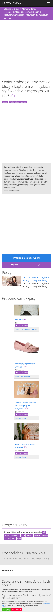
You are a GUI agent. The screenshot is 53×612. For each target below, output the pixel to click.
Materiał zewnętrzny (18, 102)
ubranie (37, 535)
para (13, 538)
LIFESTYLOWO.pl (11, 3)
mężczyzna (15, 535)
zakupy (45, 535)
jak (44, 532)
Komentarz (7, 570)
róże (19, 538)
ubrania (29, 535)
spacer (7, 538)
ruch (23, 535)
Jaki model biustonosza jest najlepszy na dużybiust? (25, 405)
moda (5, 102)
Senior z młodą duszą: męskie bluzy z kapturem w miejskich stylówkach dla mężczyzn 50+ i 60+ (26, 15)
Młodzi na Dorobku (22, 376)
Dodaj (25, 325)
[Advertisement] (26, 49)
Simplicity (19, 319)
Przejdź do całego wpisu (26, 257)
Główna (7, 9)
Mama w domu (29, 9)
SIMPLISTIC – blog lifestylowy (26, 329)
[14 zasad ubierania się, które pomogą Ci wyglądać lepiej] (11, 281)
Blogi (16, 9)
